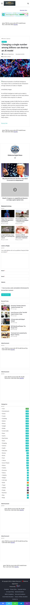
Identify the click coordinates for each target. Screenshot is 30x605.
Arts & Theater (5, 462)
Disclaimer (6, 589)
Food (3, 458)
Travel (3, 485)
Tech (3, 408)
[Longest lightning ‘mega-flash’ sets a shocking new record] (7, 229)
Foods (3, 490)
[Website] (15, 158)
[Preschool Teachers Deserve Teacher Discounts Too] (5, 308)
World (3, 482)
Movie (3, 455)
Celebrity (4, 475)
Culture (4, 460)
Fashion (4, 467)
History (4, 472)
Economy (4, 470)
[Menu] (2, 4)
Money (4, 423)
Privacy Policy (13, 589)
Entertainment (5, 411)
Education (4, 450)
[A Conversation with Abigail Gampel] (5, 321)
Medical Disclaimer (19, 591)
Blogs (3, 497)
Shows (3, 413)
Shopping (4, 443)
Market (4, 421)
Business (4, 492)
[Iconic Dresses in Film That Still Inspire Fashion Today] (5, 315)
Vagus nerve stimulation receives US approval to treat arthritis (7, 220)
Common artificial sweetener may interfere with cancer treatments (22, 236)
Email (3, 276)
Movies (4, 453)
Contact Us (15, 599)
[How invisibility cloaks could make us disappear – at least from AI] (22, 213)
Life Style (4, 480)
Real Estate (5, 438)
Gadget (4, 426)
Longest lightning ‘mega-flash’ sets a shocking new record (7, 236)
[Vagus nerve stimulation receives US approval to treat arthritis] (7, 213)
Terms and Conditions (20, 594)
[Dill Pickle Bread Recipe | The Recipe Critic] (5, 328)
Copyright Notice (22, 589)
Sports (3, 435)
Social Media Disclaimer (8, 596)
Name (3, 270)
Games (4, 487)
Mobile (3, 428)
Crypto (4, 416)
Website (3, 282)
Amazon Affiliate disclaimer (21, 596)
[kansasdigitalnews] (9, 3)
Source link (4, 123)
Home (4, 38)
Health (3, 448)
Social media (5, 430)
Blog (3, 495)
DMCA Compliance (9, 594)
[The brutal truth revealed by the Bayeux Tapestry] (5, 335)
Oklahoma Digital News (9, 54)
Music (3, 440)
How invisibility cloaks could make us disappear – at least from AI (22, 220)
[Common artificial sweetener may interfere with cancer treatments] (22, 229)
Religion (4, 477)
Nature (4, 465)
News (3, 433)
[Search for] (28, 4)
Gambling (4, 418)
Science (8, 38)
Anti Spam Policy (10, 591)
